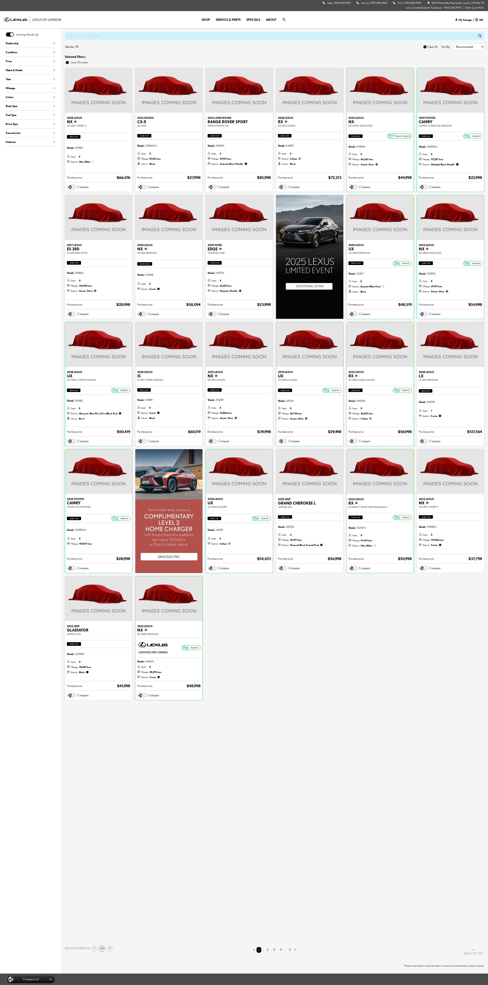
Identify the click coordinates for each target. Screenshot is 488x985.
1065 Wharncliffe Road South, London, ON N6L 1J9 (458, 2)
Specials (253, 20)
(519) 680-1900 (342, 2)
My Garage (465, 19)
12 (94, 948)
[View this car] (98, 90)
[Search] (284, 20)
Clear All (432, 46)
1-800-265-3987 (452, 7)
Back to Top (473, 953)
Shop (206, 20)
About (271, 20)
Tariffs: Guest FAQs (474, 7)
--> (277, 197)
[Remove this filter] (68, 62)
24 (102, 948)
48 (109, 948)
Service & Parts (228, 20)
